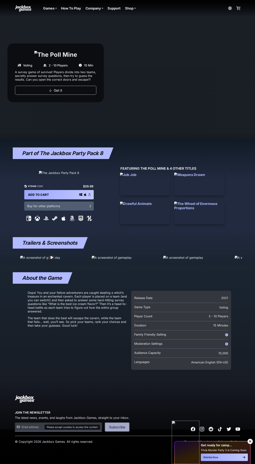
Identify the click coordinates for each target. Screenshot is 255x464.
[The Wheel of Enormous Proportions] (199, 213)
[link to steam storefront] (54, 220)
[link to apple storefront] (63, 220)
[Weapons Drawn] (199, 184)
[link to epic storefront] (81, 220)
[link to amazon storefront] (72, 220)
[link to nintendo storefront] (28, 220)
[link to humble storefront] (89, 220)
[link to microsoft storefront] (37, 220)
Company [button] (93, 8)
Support (114, 8)
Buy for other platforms (43, 206)
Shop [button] (129, 8)
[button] (50, 8)
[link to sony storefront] (46, 220)
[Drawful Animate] (145, 213)
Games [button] (49, 8)
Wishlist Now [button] (210, 457)
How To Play (71, 8)
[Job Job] (145, 184)
